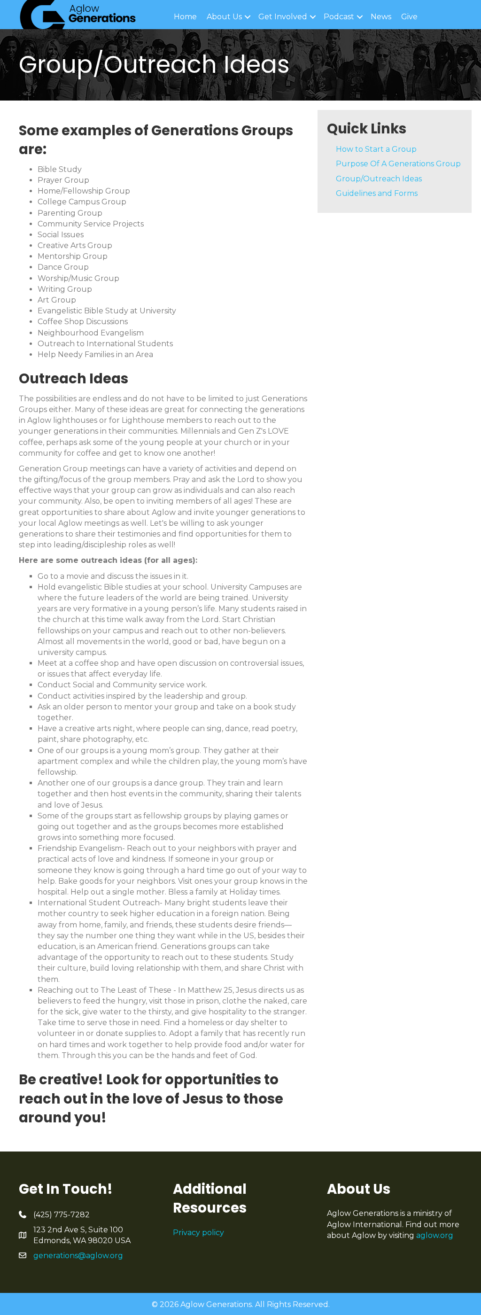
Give (409, 16)
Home (185, 16)
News (381, 16)
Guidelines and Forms (377, 193)
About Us (224, 16)
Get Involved (282, 16)
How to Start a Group (376, 149)
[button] (247, 17)
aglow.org (434, 1235)
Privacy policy (198, 1232)
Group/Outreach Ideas (379, 178)
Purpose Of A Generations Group (398, 163)
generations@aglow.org (78, 1255)
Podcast (339, 16)
